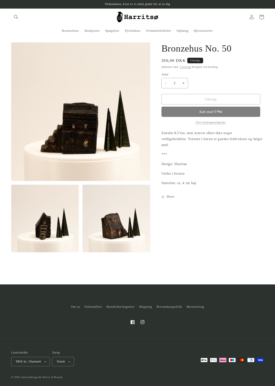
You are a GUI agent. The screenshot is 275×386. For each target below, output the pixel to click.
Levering (185, 66)
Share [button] (170, 196)
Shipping (145, 307)
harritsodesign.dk (31, 377)
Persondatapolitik (169, 307)
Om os (75, 307)
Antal (164, 74)
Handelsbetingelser (120, 307)
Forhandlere (93, 307)
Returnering (195, 307)
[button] (16, 17)
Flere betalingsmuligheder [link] (211, 122)
